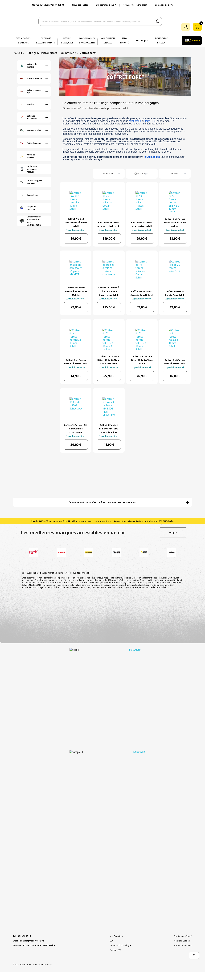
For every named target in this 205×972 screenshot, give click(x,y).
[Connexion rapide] (185, 27)
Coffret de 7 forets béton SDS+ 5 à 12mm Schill (142, 360)
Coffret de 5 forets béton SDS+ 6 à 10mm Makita (175, 222)
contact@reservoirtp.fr (32, 940)
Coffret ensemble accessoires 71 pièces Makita (76, 291)
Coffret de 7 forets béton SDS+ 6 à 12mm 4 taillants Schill (108, 360)
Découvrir (135, 649)
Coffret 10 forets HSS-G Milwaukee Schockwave (75, 429)
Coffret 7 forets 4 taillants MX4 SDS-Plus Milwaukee (109, 429)
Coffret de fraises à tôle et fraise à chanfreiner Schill (108, 291)
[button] (194, 955)
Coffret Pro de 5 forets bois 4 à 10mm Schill (76, 222)
